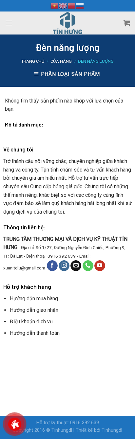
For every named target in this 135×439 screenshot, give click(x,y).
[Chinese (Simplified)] (72, 5)
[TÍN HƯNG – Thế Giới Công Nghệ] (67, 23)
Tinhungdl (61, 430)
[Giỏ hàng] (127, 23)
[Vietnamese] (54, 5)
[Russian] (80, 5)
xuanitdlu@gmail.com (24, 267)
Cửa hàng (61, 61)
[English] (63, 5)
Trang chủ (32, 61)
